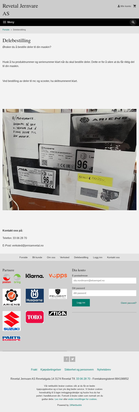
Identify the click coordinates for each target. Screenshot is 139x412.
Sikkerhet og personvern (79, 369)
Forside (6, 30)
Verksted (64, 257)
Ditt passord (78, 288)
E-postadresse (80, 275)
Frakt (34, 369)
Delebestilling (81, 257)
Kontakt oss (113, 257)
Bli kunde (37, 257)
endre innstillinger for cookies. (82, 399)
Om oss (51, 257)
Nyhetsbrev (104, 369)
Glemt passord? (128, 303)
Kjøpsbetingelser (51, 369)
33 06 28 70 (83, 378)
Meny (10, 22)
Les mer (59, 399)
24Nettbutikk (76, 405)
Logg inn (97, 257)
